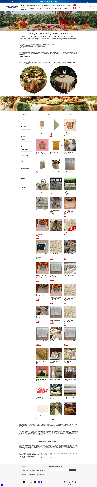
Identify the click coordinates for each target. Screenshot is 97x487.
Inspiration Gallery (32, 474)
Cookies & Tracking (32, 470)
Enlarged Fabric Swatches (35, 473)
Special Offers (41, 474)
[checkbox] (26, 155)
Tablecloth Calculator (39, 471)
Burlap (33, 93)
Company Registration (31, 471)
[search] (83, 9)
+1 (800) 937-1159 (91, 6)
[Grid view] (24, 114)
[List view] (26, 114)
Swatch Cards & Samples (25, 473)
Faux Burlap (64, 93)
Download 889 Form (24, 470)
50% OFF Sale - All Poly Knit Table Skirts (48, 1)
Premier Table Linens (73, 484)
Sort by (66, 114)
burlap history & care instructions (69, 458)
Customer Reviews (24, 474)
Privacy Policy (23, 471)
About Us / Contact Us (41, 470)
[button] (2, 485)
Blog (37, 474)
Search (79, 7)
